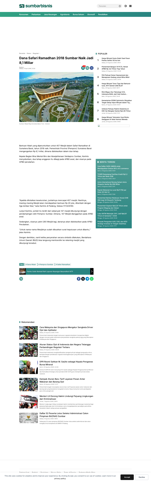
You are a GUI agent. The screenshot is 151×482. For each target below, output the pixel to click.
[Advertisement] (75, 34)
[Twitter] (83, 279)
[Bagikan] (92, 68)
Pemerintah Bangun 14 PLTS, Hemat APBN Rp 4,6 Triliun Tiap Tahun (115, 68)
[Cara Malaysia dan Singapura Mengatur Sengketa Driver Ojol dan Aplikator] (28, 333)
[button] (120, 6)
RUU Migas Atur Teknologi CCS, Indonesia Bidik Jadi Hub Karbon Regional (114, 93)
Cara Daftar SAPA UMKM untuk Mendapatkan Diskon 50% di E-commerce (113, 167)
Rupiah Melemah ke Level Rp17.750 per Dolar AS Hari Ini (111, 191)
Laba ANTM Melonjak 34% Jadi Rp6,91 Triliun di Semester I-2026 (112, 215)
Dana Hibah (31, 264)
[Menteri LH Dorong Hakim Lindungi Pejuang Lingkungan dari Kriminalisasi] (28, 401)
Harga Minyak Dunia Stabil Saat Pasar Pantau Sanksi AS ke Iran (116, 59)
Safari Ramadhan (63, 264)
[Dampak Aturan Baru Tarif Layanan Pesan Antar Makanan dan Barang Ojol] (28, 384)
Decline (142, 477)
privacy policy (60, 478)
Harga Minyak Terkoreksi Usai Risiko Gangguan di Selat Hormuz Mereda (115, 118)
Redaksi (21, 67)
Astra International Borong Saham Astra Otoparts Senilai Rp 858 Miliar (112, 183)
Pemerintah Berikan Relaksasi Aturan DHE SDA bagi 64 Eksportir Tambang (112, 199)
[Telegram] (87, 279)
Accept (127, 477)
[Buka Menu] (130, 6)
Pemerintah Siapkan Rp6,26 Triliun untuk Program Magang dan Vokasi (112, 207)
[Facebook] (79, 279)
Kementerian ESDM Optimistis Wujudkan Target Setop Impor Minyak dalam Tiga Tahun (117, 101)
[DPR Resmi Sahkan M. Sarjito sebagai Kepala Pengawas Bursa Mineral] (28, 367)
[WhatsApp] (92, 279)
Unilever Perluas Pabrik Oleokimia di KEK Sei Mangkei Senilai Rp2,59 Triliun (116, 110)
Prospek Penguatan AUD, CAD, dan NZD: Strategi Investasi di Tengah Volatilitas (112, 223)
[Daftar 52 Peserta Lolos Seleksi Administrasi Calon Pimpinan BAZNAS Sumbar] (28, 418)
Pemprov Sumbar (46, 264)
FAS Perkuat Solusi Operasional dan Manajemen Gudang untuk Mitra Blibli (115, 76)
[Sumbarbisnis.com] (35, 6)
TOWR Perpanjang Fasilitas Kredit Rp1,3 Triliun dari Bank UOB (112, 175)
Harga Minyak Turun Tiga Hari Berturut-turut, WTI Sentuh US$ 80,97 (116, 85)
